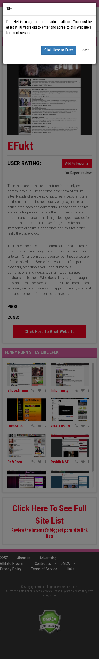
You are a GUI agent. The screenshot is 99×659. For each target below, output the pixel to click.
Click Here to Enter (58, 50)
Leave (85, 50)
